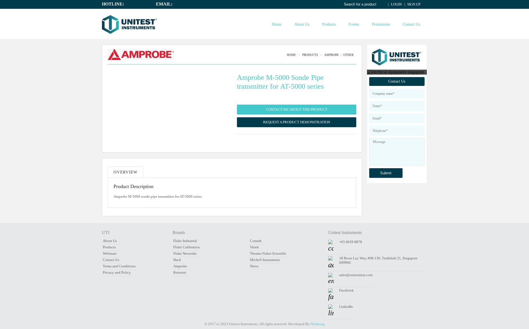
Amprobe (331, 54)
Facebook (346, 290)
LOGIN (396, 4)
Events (354, 24)
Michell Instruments (265, 260)
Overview (125, 172)
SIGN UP (413, 4)
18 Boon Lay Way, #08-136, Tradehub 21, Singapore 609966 (378, 260)
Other (348, 54)
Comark (256, 241)
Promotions (381, 24)
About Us (301, 24)
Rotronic (180, 272)
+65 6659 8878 (350, 242)
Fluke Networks (185, 253)
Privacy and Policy (117, 272)
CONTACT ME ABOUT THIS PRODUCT (296, 109)
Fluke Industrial (185, 241)
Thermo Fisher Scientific (268, 253)
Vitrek (254, 247)
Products (329, 24)
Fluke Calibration (186, 247)
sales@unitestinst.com (356, 275)
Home (276, 24)
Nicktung (318, 324)
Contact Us (411, 24)
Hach (177, 260)
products (310, 54)
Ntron (254, 266)
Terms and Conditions (119, 266)
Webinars (110, 253)
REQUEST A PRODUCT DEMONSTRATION (296, 122)
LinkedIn (346, 306)
